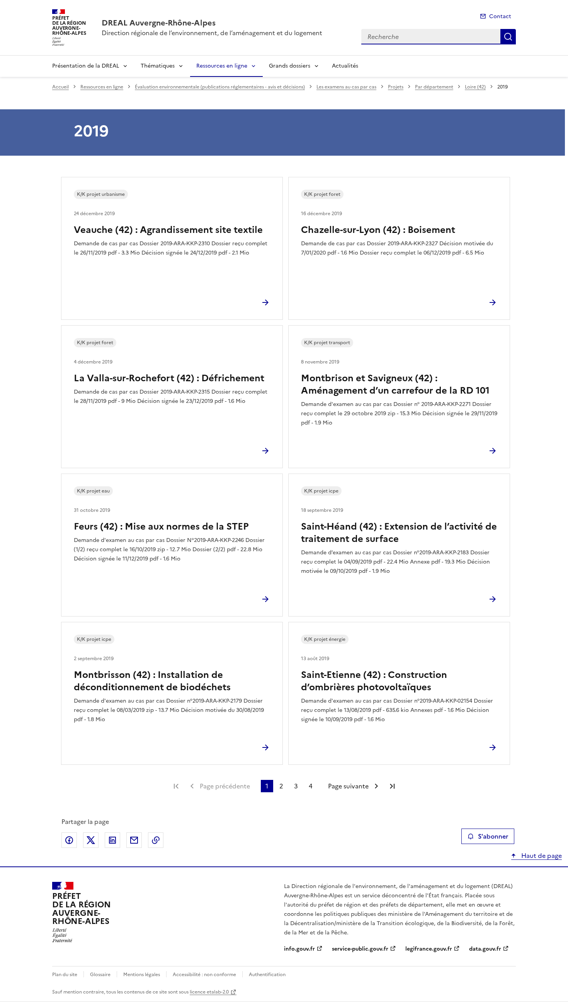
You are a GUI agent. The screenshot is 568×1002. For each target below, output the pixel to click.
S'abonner (493, 836)
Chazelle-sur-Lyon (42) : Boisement (378, 230)
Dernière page (392, 786)
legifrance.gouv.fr (428, 949)
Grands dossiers (289, 66)
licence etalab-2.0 (209, 991)
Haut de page (541, 855)
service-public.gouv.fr (360, 949)
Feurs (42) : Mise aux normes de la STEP (161, 526)
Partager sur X (91, 840)
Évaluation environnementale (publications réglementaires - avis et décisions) (220, 86)
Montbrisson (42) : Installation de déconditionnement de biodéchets (152, 681)
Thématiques (158, 66)
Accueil (60, 86)
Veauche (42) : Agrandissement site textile (168, 230)
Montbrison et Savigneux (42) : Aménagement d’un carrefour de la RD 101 (395, 384)
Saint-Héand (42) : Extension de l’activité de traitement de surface (399, 533)
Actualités (345, 66)
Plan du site (64, 974)
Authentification (267, 974)
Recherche (508, 36)
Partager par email (134, 840)
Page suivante (348, 786)
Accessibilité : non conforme (204, 974)
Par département (434, 86)
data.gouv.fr (485, 949)
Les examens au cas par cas (346, 86)
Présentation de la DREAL (85, 66)
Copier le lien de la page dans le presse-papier (155, 840)
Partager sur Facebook (69, 840)
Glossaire (100, 974)
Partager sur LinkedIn (112, 840)
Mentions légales (141, 974)
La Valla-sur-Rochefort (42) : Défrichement (169, 378)
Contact (500, 16)
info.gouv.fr (299, 949)
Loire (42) (475, 86)
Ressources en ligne (221, 66)
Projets (395, 86)
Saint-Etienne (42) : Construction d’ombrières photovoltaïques (374, 681)
